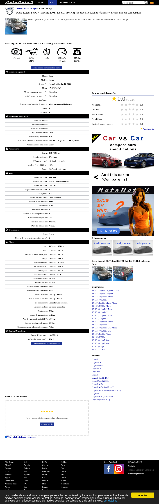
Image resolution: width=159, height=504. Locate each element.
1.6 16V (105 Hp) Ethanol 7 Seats (104, 303)
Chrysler (27, 465)
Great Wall (46, 471)
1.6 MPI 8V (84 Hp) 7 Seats (102, 297)
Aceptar (142, 495)
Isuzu (63, 474)
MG (25, 484)
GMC (26, 471)
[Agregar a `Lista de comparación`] (123, 184)
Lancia (63, 478)
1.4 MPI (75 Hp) (98, 349)
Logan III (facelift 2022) (101, 400)
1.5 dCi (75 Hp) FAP (100, 318)
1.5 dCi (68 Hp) (98, 346)
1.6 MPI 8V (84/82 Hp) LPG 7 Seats (105, 290)
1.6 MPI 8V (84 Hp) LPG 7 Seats (104, 328)
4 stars (134, 104)
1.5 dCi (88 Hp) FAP (100, 312)
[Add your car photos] (102, 255)
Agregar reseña (46, 424)
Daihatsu (27, 468)
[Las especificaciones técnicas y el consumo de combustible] (19, 3)
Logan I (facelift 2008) (100, 381)
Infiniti (44, 474)
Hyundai (27, 474)
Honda (63, 471)
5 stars (137, 104)
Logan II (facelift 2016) (100, 378)
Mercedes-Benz (10, 484)
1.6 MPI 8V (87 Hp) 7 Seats (102, 322)
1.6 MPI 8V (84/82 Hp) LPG (103, 294)
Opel (25, 487)
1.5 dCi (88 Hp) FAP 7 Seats (102, 309)
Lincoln (45, 481)
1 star (122, 104)
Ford (7, 471)
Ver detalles (110, 500)
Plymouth (64, 487)
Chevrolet (8, 465)
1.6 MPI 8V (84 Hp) (99, 300)
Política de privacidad (136, 474)
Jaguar (7, 478)
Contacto (131, 466)
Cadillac (64, 462)
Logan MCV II (97, 362)
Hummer (8, 474)
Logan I (95, 375)
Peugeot (45, 487)
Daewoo (8, 468)
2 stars (126, 104)
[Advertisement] (47, 370)
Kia (43, 478)
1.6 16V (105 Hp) (98, 337)
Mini (44, 484)
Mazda (63, 481)
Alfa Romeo (9, 462)
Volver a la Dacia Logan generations (21, 437)
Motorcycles (67, 3)
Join (52, 3)
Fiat (62, 468)
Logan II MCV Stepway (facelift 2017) (106, 390)
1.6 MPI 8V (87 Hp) (99, 325)
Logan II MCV (97, 384)
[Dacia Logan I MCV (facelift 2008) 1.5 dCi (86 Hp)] (102, 281)
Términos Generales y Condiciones (141, 470)
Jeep (25, 478)
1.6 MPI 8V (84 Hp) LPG (101, 331)
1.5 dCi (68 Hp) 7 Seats (100, 343)
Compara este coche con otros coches (46, 68)
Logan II (95, 359)
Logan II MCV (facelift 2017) (103, 387)
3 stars (130, 104)
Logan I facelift (97, 365)
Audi (25, 462)
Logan (34, 8)
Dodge (44, 468)
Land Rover (9, 481)
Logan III (95, 393)
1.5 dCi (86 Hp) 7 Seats (100, 340)
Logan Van (96, 372)
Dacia (27, 8)
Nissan (7, 487)
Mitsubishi (65, 484)
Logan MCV (96, 369)
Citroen (45, 465)
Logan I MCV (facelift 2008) (102, 397)
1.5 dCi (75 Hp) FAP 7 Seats (102, 315)
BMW (44, 462)
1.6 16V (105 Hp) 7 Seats (101, 334)
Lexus (26, 481)
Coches (41, 3)
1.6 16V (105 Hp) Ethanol (101, 306)
